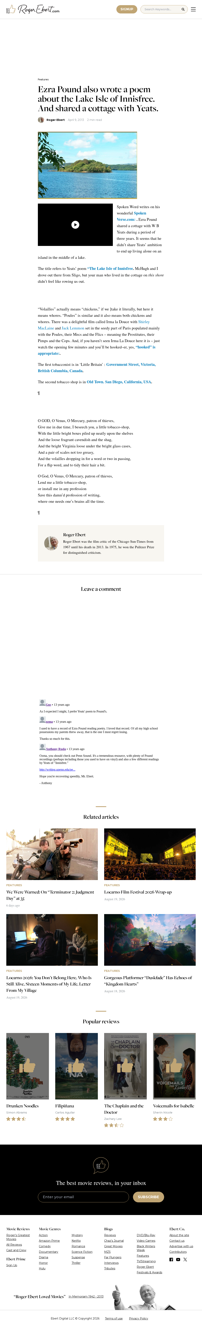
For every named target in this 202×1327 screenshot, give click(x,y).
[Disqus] (101, 747)
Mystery (77, 1235)
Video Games (146, 1241)
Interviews (111, 1263)
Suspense (78, 1257)
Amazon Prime (49, 1241)
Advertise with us (181, 1246)
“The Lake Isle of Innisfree (110, 268)
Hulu (42, 1268)
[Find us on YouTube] (178, 1259)
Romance (78, 1246)
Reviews (110, 1235)
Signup (127, 9)
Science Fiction (82, 1252)
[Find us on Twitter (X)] (185, 1259)
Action (43, 1235)
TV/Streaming (146, 1261)
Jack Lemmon (73, 328)
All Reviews (14, 1244)
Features (43, 79)
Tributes (109, 1268)
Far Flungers (112, 1257)
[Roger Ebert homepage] (33, 9)
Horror (43, 1263)
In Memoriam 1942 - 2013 (86, 1296)
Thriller (76, 1263)
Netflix (76, 1241)
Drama (43, 1257)
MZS (107, 1252)
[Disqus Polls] (101, 648)
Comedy (45, 1246)
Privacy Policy (138, 1318)
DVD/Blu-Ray (146, 1235)
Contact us (176, 1241)
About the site (179, 1235)
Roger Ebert (56, 120)
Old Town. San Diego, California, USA (119, 382)
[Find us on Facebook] (171, 1259)
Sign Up (11, 1265)
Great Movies (113, 1246)
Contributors (178, 1252)
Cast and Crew (16, 1250)
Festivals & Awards (149, 1272)
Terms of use (114, 1318)
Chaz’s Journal (114, 1241)
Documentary (48, 1252)
